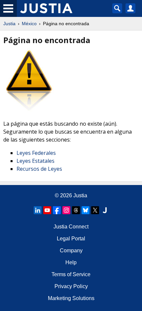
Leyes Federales (36, 152)
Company (71, 250)
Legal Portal (71, 238)
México (29, 23)
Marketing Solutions (71, 298)
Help (71, 262)
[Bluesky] (85, 210)
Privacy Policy (71, 286)
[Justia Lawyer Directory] (105, 210)
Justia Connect (71, 226)
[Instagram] (66, 210)
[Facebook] (57, 210)
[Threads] (76, 210)
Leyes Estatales (35, 160)
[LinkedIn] (38, 210)
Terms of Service (71, 274)
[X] (95, 210)
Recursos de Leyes (39, 168)
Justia (9, 23)
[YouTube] (47, 210)
